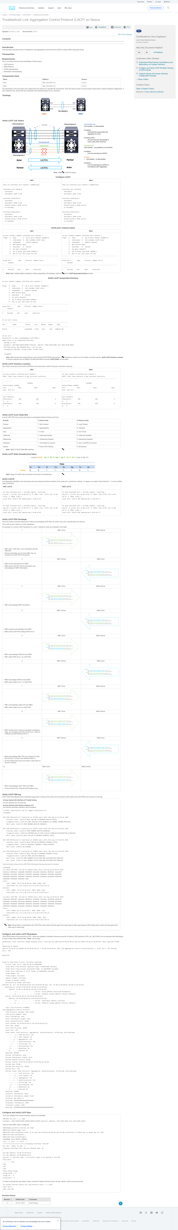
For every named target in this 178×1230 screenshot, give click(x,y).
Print (128, 27)
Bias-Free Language (125, 34)
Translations (102, 27)
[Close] (58, 1220)
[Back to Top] (120, 1203)
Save (90, 27)
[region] (30, 1224)
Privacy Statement (9, 1226)
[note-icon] (63, 173)
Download (117, 27)
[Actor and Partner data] (60, 549)
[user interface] (101, 170)
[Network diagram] (63, 116)
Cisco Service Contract (154, 92)
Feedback (159, 52)
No (147, 52)
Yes (139, 52)
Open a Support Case (144, 89)
